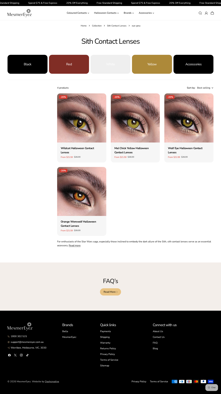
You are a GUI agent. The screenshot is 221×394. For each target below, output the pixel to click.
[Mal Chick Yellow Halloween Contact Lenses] (135, 117)
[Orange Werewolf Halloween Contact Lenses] (81, 191)
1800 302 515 (19, 336)
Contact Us (159, 337)
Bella (65, 331)
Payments (105, 331)
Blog (155, 348)
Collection (97, 25)
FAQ (155, 342)
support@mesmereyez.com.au (27, 342)
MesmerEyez (69, 337)
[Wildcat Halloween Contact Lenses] (81, 117)
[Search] (200, 13)
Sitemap (104, 365)
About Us (158, 331)
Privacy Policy (107, 354)
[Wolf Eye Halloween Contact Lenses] (188, 117)
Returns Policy (108, 348)
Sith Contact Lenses (116, 25)
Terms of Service (109, 360)
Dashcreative (52, 381)
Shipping (105, 337)
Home (84, 25)
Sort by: (191, 87)
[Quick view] (102, 100)
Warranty (105, 342)
